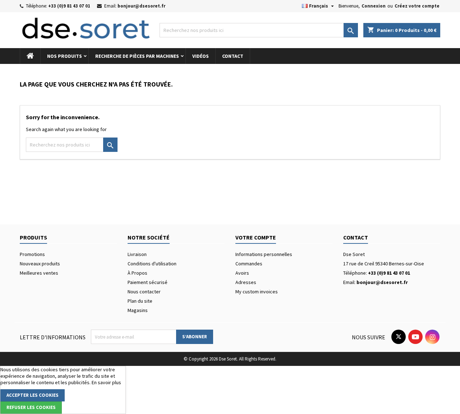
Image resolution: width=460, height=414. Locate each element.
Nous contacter (144, 291)
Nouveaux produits (40, 263)
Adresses (245, 282)
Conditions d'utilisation (152, 263)
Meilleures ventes (39, 273)
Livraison (137, 254)
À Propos (137, 273)
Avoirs (242, 273)
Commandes (248, 263)
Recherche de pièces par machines (137, 56)
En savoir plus (106, 382)
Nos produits (64, 56)
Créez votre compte (417, 6)
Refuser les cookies (31, 407)
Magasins (138, 310)
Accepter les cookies (32, 395)
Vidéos (200, 56)
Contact (232, 56)
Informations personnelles (263, 254)
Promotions (32, 254)
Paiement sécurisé (147, 282)
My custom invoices (256, 291)
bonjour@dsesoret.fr (141, 6)
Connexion (374, 6)
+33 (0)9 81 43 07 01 (69, 6)
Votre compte (255, 237)
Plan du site (140, 301)
